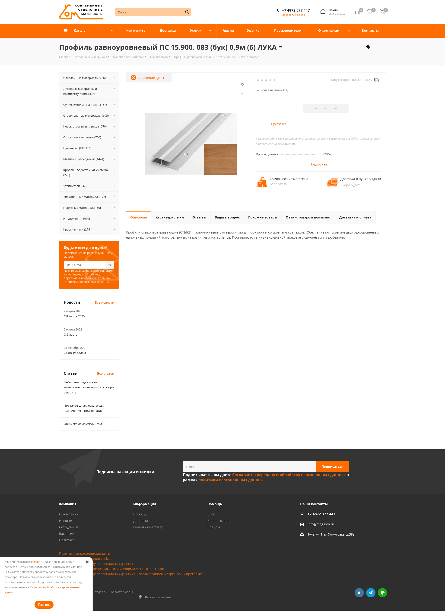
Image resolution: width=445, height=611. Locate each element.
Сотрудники (68, 527)
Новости (65, 520)
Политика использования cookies (85, 558)
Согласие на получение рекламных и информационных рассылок (112, 569)
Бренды (213, 527)
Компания (67, 504)
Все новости (104, 302)
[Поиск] (187, 11)
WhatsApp (382, 592)
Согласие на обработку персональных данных (96, 563)
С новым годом (75, 353)
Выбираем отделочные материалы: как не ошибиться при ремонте (89, 387)
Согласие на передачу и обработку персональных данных (88, 274)
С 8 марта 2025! (74, 316)
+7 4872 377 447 (296, 10)
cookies (35, 562)
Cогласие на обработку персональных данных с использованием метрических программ (130, 574)
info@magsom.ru (321, 524)
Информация (144, 504)
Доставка (140, 520)
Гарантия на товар (148, 527)
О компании (69, 514)
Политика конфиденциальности (84, 553)
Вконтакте (359, 592)
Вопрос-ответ (218, 520)
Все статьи (105, 373)
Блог (211, 514)
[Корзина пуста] (382, 11)
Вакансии (66, 533)
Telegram (370, 592)
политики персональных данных (87, 282)
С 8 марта (70, 334)
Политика (66, 540)
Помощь (139, 514)
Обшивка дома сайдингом (83, 424)
